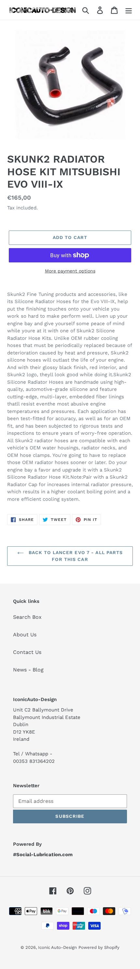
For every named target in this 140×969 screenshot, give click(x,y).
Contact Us (27, 652)
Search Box (27, 617)
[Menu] (128, 10)
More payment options (70, 270)
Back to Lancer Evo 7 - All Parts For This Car (75, 556)
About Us (24, 634)
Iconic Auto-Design (57, 947)
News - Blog (28, 670)
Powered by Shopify (98, 947)
